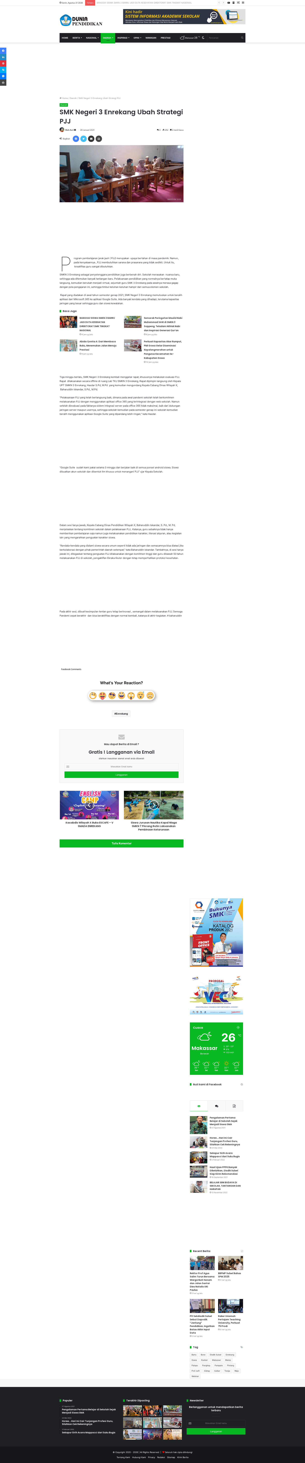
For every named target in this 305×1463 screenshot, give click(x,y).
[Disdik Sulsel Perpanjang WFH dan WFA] (132, 1422)
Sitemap (171, 1457)
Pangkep (206, 1365)
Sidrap (207, 1371)
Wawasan (151, 38)
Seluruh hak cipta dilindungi (178, 1452)
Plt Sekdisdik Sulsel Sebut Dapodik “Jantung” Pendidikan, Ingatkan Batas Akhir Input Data (202, 1324)
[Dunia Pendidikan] (81, 19)
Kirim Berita (182, 1457)
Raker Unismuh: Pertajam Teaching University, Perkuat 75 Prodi (229, 1321)
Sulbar (217, 1371)
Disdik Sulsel (215, 1354)
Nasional (91, 38)
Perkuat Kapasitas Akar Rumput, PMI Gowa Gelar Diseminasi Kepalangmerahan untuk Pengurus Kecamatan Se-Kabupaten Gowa (163, 350)
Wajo (236, 1371)
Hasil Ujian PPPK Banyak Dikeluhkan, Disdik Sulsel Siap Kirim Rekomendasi (224, 1170)
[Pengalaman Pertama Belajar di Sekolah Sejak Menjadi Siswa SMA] (198, 1125)
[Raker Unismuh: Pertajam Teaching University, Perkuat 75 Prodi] (230, 1306)
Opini (136, 38)
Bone (203, 1354)
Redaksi (161, 1457)
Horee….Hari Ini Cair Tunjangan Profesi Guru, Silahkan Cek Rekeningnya (225, 1141)
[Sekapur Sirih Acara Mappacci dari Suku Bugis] (198, 1157)
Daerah (107, 38)
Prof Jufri (196, 1371)
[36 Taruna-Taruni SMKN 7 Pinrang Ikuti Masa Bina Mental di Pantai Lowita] (152, 1434)
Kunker (204, 1360)
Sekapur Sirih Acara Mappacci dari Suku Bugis (225, 1155)
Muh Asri (69, 130)
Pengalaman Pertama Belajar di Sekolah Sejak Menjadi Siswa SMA (223, 1121)
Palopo (195, 1365)
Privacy (151, 1457)
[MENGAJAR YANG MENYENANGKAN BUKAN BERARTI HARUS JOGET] (172, 1434)
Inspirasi (122, 38)
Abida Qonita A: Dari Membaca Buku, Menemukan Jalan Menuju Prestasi (98, 345)
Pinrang (230, 1365)
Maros (228, 1360)
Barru (194, 1354)
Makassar (216, 1360)
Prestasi (165, 38)
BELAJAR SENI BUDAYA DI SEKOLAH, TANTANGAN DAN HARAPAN (225, 1186)
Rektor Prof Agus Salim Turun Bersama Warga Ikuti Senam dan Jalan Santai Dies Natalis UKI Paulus (202, 1282)
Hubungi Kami (139, 1457)
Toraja (227, 1371)
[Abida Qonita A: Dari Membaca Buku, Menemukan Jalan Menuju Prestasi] (68, 345)
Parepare (219, 1365)
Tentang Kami (123, 1457)
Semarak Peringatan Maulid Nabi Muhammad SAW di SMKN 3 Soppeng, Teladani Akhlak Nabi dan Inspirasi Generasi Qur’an (157, 2)
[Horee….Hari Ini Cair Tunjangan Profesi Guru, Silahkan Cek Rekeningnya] (198, 1142)
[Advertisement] (121, 69)
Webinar (195, 1376)
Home (65, 38)
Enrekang (122, 713)
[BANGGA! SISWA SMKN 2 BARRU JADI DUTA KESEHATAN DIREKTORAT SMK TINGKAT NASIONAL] (68, 322)
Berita (76, 38)
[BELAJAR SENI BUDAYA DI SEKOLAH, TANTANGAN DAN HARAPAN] (198, 1187)
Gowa (194, 1360)
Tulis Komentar (122, 843)
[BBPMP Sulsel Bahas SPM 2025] (230, 1263)
